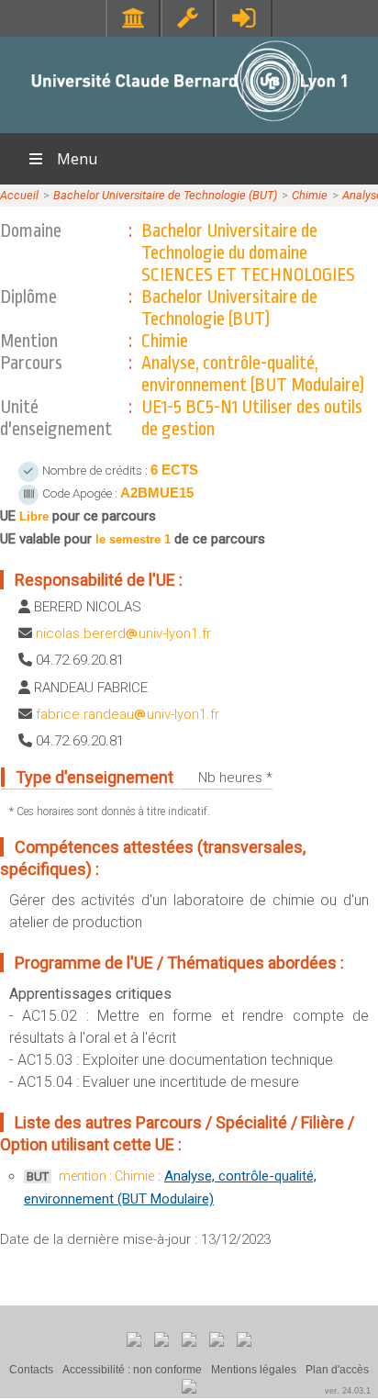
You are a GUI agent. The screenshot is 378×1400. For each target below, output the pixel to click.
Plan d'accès (337, 1369)
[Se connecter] (243, 17)
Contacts (31, 1369)
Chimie (310, 195)
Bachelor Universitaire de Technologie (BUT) (165, 195)
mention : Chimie (106, 1176)
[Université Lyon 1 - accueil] (189, 123)
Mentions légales (253, 1369)
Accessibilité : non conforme (132, 1369)
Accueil (19, 195)
